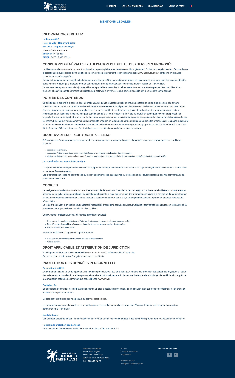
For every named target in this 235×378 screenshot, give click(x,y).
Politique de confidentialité (131, 364)
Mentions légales (127, 360)
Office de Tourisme (92, 348)
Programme (125, 355)
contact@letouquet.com (55, 50)
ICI (117, 328)
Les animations (155, 6)
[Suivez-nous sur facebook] (169, 355)
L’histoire (111, 6)
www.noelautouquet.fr (71, 69)
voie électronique (97, 299)
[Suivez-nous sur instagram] (176, 355)
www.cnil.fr (103, 279)
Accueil (123, 348)
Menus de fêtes (176, 6)
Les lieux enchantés (132, 6)
